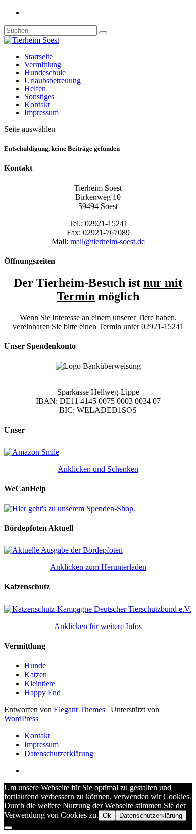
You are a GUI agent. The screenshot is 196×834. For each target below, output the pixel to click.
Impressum (41, 112)
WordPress (21, 718)
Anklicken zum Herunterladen (98, 567)
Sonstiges (39, 96)
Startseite (38, 56)
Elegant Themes (79, 709)
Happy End (42, 692)
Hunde (35, 665)
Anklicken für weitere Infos (98, 626)
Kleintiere (39, 683)
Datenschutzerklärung (58, 753)
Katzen (35, 674)
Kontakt (37, 104)
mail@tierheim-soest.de (107, 241)
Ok (107, 815)
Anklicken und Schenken (98, 469)
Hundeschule (45, 72)
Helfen (35, 88)
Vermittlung (42, 64)
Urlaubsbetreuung (52, 80)
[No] (8, 827)
